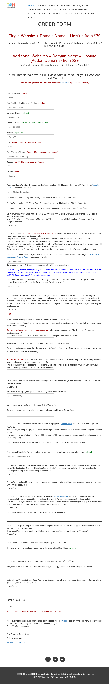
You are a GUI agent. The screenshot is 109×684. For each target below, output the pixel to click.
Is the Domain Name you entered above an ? (32, 319)
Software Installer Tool (55, 9)
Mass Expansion (36, 13)
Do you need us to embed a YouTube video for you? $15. (31, 542)
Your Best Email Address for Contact (26, 103)
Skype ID (15, 132)
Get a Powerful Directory (59, 13)
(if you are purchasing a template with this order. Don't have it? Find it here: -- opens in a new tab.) (53, 186)
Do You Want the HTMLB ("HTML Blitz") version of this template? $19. (36, 197)
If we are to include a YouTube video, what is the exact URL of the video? (42, 548)
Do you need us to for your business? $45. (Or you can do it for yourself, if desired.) (54, 382)
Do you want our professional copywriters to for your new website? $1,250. (52, 423)
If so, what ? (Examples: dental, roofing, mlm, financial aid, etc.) (37, 391)
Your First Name (18, 93)
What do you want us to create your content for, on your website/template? (46, 442)
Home (31, 5)
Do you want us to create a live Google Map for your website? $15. (35, 561)
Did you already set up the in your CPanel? (31, 348)
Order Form (80, 13)
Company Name (18, 113)
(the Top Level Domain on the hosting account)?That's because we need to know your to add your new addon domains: (52, 333)
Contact (32, 17)
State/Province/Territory (32, 152)
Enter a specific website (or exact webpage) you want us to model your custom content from (49, 452)
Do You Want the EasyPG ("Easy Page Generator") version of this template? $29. (41, 203)
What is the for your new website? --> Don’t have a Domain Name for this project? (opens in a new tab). (53, 255)
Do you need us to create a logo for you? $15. (26, 404)
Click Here (64, 82)
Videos (91, 13)
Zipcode (26, 162)
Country (14, 171)
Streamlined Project (78, 9)
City (24, 142)
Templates (42, 5)
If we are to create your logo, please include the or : (41, 410)
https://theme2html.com (16, 642)
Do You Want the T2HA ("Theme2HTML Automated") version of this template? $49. (42, 208)
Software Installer (60, 496)
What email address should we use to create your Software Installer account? (39, 512)
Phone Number (28, 122)
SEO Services (35, 9)
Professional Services (60, 5)
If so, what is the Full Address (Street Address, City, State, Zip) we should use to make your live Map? (49, 566)
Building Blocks (80, 5)
